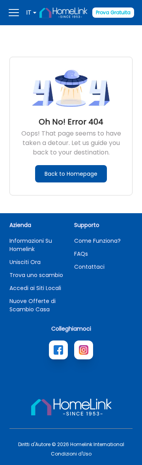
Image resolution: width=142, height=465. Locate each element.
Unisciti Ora (25, 262)
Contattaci (89, 267)
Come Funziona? (97, 241)
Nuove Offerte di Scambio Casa (32, 305)
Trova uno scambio (36, 275)
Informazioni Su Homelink (30, 245)
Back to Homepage (71, 174)
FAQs (81, 254)
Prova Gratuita (113, 12)
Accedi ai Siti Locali (35, 288)
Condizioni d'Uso (71, 454)
